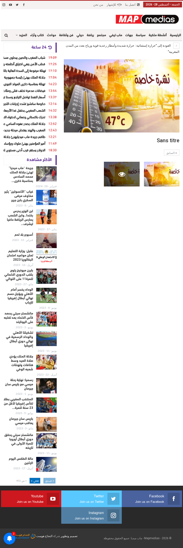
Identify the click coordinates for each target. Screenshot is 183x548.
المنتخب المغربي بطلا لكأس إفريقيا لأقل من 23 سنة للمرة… (18, 404)
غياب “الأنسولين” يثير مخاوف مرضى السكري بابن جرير (18, 196)
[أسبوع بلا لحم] (46, 240)
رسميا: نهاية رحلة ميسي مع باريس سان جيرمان (19, 384)
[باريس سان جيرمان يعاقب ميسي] (46, 424)
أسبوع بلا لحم (24, 235)
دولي (80, 35)
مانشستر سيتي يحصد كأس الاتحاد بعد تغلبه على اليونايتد (18, 318)
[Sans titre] (162, 174)
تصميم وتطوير (69, 536)
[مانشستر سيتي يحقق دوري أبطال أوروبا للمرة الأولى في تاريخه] (46, 440)
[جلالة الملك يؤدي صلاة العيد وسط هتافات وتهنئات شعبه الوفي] (46, 362)
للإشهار (111, 4)
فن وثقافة (66, 35)
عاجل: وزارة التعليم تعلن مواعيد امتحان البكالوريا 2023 (20, 256)
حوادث (51, 35)
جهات (129, 35)
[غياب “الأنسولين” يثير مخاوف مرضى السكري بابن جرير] (46, 197)
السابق (170, 153)
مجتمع (101, 35)
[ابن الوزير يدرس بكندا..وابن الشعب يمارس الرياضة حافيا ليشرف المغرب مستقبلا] (46, 217)
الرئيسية (175, 35)
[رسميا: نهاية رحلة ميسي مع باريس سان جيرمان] (46, 385)
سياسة (141, 35)
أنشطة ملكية (158, 35)
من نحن (98, 4)
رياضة (90, 35)
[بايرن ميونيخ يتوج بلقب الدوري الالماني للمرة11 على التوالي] (46, 276)
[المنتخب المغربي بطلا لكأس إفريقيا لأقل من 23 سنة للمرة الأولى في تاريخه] (46, 405)
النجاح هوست (44, 536)
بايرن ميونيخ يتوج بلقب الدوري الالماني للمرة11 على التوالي (18, 275)
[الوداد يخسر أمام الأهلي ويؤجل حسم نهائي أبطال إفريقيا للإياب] (46, 295)
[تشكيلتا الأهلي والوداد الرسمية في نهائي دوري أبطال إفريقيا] (46, 338)
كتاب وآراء (37, 35)
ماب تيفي (115, 35)
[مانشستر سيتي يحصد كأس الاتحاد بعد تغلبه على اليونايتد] (46, 319)
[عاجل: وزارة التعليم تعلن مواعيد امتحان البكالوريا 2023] (46, 256)
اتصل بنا (130, 4)
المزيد (23, 35)
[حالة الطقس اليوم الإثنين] (46, 464)
